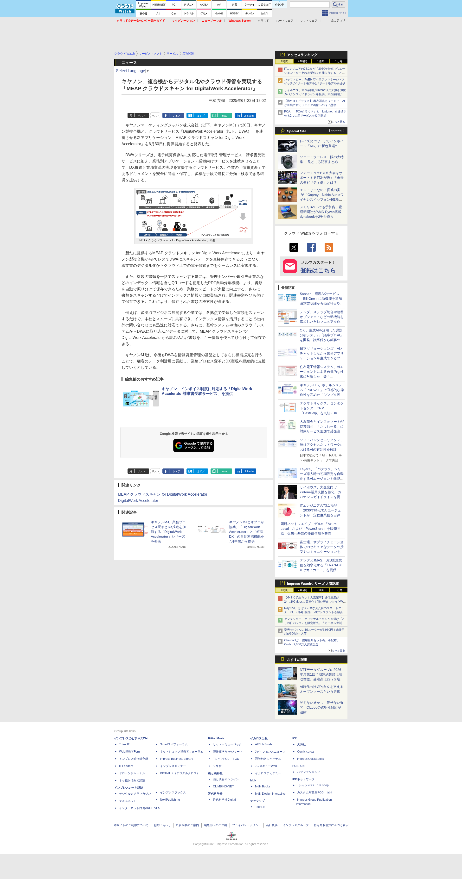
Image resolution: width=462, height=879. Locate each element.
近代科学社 (215, 793)
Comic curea (305, 751)
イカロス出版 (259, 738)
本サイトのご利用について (131, 825)
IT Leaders (126, 766)
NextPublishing (170, 799)
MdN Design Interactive (270, 793)
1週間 (320, 61)
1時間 (284, 61)
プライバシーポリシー (246, 825)
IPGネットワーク (303, 779)
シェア (176, 115)
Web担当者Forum (130, 751)
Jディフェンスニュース (270, 751)
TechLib (260, 807)
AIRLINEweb (263, 744)
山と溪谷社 (215, 773)
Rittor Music (216, 738)
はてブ (201, 115)
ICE (294, 738)
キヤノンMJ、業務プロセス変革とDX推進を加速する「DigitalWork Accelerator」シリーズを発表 (168, 531)
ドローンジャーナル (132, 773)
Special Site (296, 131)
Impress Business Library (176, 759)
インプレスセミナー (173, 766)
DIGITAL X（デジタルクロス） (179, 773)
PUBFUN (298, 766)
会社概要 (272, 825)
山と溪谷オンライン (226, 779)
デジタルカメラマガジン (135, 793)
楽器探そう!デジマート (228, 751)
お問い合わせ (162, 825)
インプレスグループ (296, 825)
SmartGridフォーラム (174, 744)
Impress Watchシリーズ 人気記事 (313, 584)
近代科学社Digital (224, 799)
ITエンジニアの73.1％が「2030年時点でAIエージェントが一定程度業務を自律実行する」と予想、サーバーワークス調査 (314, 73)
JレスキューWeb (266, 766)
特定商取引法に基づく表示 (331, 825)
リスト (156, 115)
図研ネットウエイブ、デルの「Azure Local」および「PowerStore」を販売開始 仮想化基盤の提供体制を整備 (310, 528)
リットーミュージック (227, 744)
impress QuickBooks (310, 759)
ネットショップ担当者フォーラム (181, 751)
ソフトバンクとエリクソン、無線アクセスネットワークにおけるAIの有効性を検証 (322, 444)
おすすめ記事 (297, 659)
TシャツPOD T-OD (226, 759)
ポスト (142, 115)
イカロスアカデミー (268, 773)
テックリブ (257, 801)
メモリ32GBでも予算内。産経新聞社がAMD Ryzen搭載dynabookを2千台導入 (321, 211)
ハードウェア (284, 20)
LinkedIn (249, 115)
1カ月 (338, 61)
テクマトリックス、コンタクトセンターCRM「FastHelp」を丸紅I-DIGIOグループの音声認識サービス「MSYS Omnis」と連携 (322, 412)
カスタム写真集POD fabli (314, 792)
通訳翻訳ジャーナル (268, 759)
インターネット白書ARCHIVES (139, 808)
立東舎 (217, 766)
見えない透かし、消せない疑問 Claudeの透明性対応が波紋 (322, 707)
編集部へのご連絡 (215, 825)
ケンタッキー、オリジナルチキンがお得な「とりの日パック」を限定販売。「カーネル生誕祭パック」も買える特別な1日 (314, 623)
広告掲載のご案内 (187, 825)
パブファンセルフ (308, 772)
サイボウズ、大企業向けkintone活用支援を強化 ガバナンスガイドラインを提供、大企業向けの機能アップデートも (316, 94)
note (224, 115)
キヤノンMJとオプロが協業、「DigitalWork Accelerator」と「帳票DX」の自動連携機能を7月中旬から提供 (246, 531)
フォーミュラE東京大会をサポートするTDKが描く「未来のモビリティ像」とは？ (322, 177)
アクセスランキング (302, 55)
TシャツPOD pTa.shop (313, 785)
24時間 (302, 61)
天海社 (301, 744)
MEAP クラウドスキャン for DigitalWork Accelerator (162, 494)
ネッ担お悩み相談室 (132, 780)
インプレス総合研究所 (133, 759)
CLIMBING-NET (223, 786)
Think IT (124, 744)
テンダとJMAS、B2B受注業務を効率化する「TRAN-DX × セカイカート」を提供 (321, 565)
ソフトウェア (308, 20)
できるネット (127, 801)
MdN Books (262, 786)
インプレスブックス (173, 792)
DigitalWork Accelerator (138, 501)
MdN (253, 780)
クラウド (263, 20)
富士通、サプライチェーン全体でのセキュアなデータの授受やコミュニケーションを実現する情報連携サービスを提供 (322, 551)
